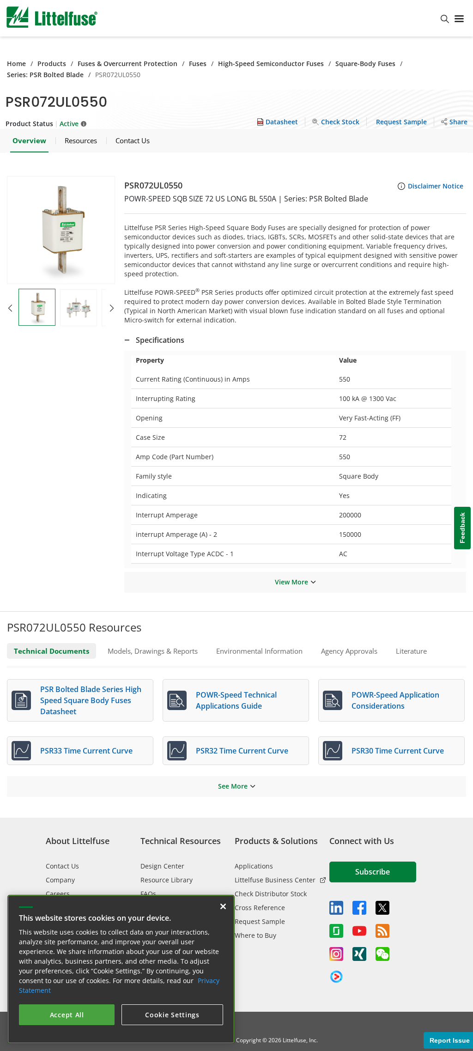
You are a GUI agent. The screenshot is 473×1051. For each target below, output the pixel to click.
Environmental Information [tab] (259, 651)
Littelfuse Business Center (275, 879)
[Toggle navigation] (461, 18)
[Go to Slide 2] (78, 307)
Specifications (160, 340)
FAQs (148, 893)
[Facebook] (359, 908)
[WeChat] (382, 954)
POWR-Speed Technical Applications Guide (236, 700)
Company (60, 879)
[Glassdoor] (336, 931)
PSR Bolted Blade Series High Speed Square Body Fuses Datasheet (90, 700)
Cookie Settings (172, 1014)
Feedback (462, 527)
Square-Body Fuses (365, 63)
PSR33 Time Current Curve (86, 751)
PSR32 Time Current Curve (242, 751)
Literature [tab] (411, 651)
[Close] (223, 906)
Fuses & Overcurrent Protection (127, 63)
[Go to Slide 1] (36, 307)
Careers (58, 893)
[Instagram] (336, 954)
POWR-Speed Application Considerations (395, 700)
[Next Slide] (111, 308)
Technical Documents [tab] (51, 651)
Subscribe (372, 872)
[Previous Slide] (10, 308)
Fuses (197, 63)
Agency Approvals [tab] (349, 651)
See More (233, 786)
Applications (254, 866)
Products (51, 63)
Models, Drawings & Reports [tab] (153, 651)
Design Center (162, 866)
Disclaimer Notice (435, 186)
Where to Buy (255, 935)
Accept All (67, 1014)
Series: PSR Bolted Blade (45, 74)
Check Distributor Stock (271, 893)
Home (16, 63)
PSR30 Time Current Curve (398, 751)
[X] (382, 908)
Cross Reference (260, 907)
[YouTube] (359, 931)
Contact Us (62, 866)
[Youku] (336, 977)
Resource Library (166, 879)
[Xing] (359, 954)
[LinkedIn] (336, 908)
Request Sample (260, 921)
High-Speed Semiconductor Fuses (271, 63)
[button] (61, 230)
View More (291, 581)
